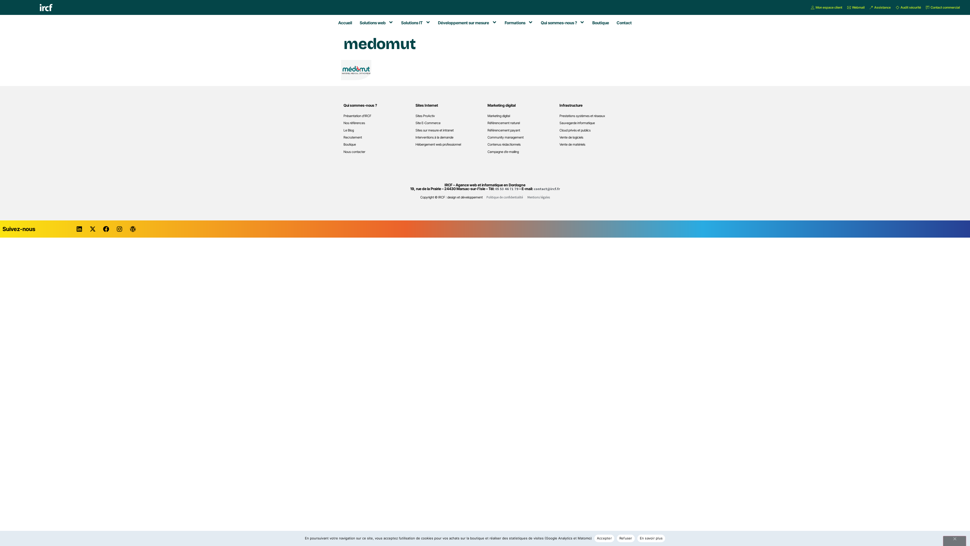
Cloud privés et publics (575, 130)
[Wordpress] (133, 229)
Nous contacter (354, 152)
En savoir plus (651, 538)
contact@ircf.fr (547, 189)
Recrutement (353, 137)
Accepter (604, 538)
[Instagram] (119, 229)
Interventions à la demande (434, 137)
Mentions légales (538, 197)
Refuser (625, 538)
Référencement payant (504, 130)
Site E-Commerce (428, 123)
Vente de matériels (572, 144)
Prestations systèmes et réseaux (582, 116)
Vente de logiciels (571, 137)
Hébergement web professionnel (438, 144)
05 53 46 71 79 (506, 189)
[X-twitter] (93, 229)
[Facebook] (106, 229)
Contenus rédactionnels (504, 144)
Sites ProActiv (425, 116)
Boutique (350, 144)
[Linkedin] (79, 229)
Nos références (354, 123)
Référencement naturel (504, 123)
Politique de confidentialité (505, 197)
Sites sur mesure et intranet (435, 130)
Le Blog (349, 130)
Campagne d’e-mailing (503, 152)
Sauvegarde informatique (577, 123)
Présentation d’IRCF (357, 116)
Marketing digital (499, 116)
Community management (506, 137)
